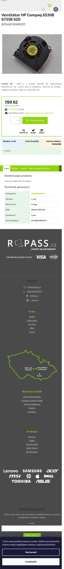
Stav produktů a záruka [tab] (39, 168)
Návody (32, 408)
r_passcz (34, 300)
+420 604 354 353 (34, 291)
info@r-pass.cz (34, 287)
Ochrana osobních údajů (32, 400)
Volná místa (32, 320)
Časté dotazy (32, 448)
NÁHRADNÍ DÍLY (38, 193)
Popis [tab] (6, 168)
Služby (32, 316)
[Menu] (56, 9)
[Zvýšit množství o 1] (20, 118)
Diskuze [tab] (14, 168)
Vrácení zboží (32, 444)
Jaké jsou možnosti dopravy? (39, 113)
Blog (32, 328)
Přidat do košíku (37, 120)
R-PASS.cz (34, 295)
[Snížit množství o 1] (20, 122)
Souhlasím (31, 561)
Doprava (32, 436)
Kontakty (32, 412)
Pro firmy (32, 324)
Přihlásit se (32, 535)
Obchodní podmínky (32, 396)
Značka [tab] (23, 168)
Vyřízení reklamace (32, 404)
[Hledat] (43, 9)
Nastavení (30, 552)
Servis (32, 332)
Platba (32, 440)
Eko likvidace (32, 452)
